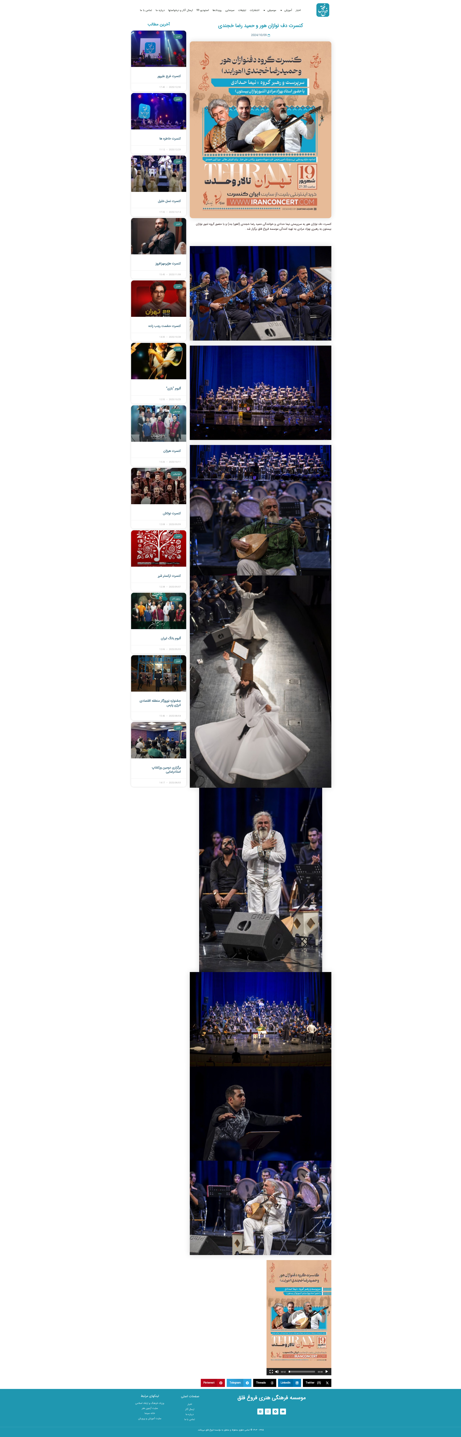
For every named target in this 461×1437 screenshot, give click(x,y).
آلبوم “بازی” (173, 388)
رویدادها (217, 10)
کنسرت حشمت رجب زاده (164, 326)
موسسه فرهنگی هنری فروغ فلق (272, 1398)
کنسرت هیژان (172, 450)
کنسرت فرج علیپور (169, 76)
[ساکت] (277, 1371)
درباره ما (160, 10)
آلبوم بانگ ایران (171, 638)
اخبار (298, 10)
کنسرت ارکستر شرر (169, 575)
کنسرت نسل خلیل (169, 201)
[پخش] (326, 1371)
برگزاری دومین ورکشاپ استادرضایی (166, 769)
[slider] (302, 1372)
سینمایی (229, 10)
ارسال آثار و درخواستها (180, 10)
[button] (299, 1317)
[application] (299, 1317)
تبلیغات (242, 10)
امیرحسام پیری (230, 1434)
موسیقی (271, 10)
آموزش (288, 10)
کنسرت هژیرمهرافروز (168, 263)
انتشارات (254, 10)
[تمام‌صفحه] (271, 1371)
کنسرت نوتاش (172, 513)
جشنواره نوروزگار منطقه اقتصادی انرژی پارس (160, 702)
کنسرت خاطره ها (170, 138)
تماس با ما (146, 10)
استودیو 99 (202, 10)
